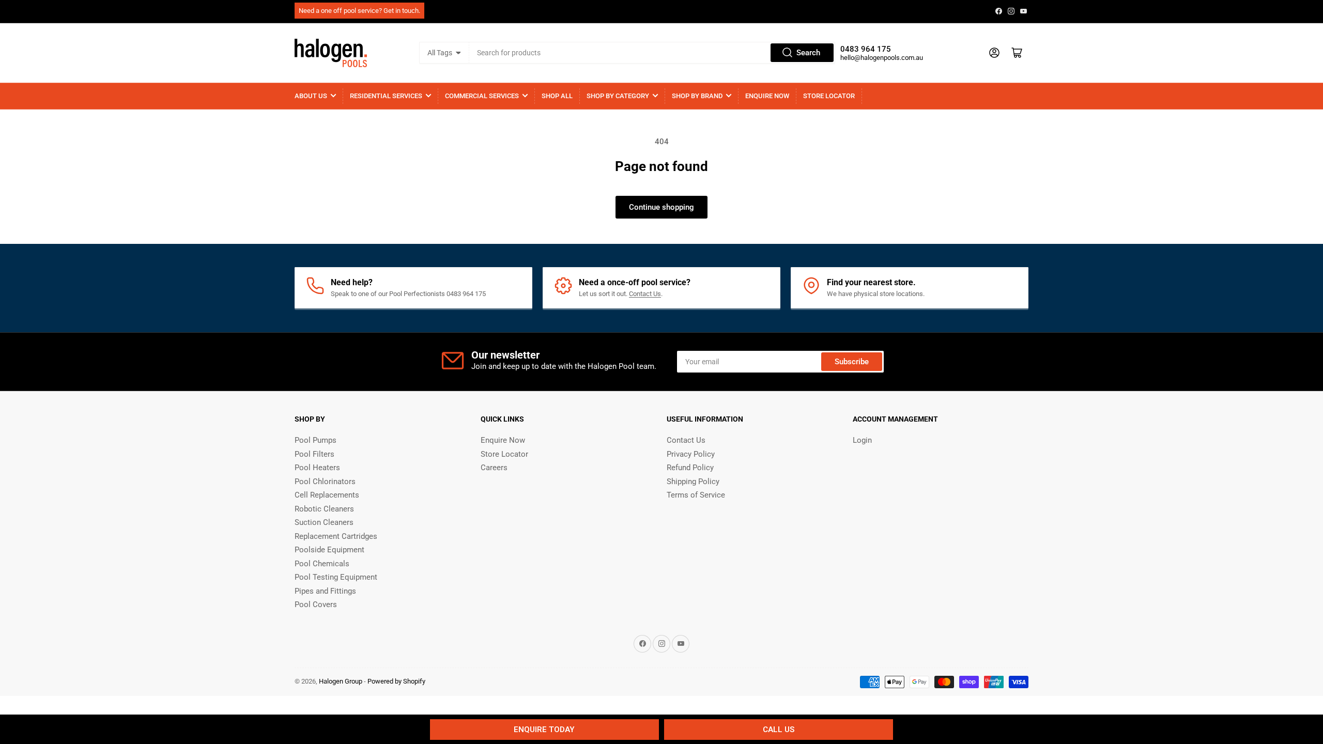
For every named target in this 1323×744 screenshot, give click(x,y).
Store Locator (829, 96)
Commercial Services (482, 96)
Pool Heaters (317, 467)
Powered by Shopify (396, 681)
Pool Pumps (315, 440)
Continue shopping (661, 207)
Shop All (557, 96)
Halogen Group (340, 681)
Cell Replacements (327, 495)
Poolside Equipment (329, 549)
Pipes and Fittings (325, 591)
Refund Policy (690, 467)
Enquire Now (767, 96)
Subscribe (852, 361)
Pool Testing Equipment (336, 577)
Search (808, 52)
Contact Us (645, 294)
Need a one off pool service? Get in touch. (359, 10)
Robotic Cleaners (324, 509)
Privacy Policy (691, 454)
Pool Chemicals (322, 563)
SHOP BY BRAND (697, 96)
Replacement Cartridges (336, 536)
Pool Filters (314, 454)
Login (862, 440)
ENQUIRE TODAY (544, 729)
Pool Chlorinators (325, 481)
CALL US (778, 729)
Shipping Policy (693, 481)
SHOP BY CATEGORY (618, 96)
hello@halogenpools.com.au (881, 57)
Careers (494, 467)
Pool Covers (316, 604)
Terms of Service (696, 495)
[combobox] (652, 53)
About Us (311, 96)
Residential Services (386, 96)
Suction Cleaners (324, 522)
